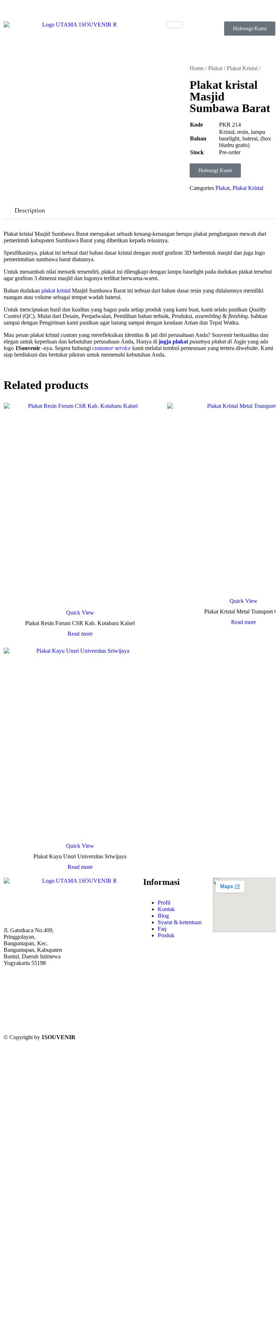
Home (197, 68)
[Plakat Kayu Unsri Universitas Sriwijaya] (80, 743)
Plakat (215, 68)
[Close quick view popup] (3, 14)
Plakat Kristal (242, 68)
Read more (80, 634)
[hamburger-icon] (174, 24)
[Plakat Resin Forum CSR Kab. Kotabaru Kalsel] (80, 504)
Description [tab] (30, 210)
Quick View (80, 613)
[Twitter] (35, 996)
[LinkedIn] (35, 1010)
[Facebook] (35, 983)
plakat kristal (55, 290)
